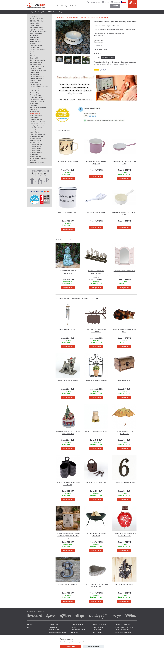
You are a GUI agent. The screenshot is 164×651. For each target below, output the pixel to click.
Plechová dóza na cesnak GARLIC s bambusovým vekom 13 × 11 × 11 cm (68, 535)
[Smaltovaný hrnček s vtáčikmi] (68, 159)
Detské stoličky (34, 58)
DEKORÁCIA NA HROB (37, 21)
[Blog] (60, 12)
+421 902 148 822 (95, 2)
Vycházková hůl (35, 142)
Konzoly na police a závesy (38, 107)
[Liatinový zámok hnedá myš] (96, 480)
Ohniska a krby (34, 93)
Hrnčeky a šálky (35, 74)
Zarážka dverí (34, 155)
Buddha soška (34, 37)
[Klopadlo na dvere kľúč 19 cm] (124, 582)
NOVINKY (51, 12)
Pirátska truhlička (124, 380)
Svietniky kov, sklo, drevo (37, 122)
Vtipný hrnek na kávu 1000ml (68, 212)
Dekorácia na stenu (36, 52)
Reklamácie (53, 627)
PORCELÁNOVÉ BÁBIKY (38, 99)
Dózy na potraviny (35, 68)
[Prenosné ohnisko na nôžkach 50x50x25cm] (96, 531)
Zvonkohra (33, 161)
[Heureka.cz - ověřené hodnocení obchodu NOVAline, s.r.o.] (34, 204)
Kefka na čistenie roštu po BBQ (96, 431)
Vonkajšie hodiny (35, 17)
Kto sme (52, 635)
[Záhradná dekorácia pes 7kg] (68, 378)
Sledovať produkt (108, 57)
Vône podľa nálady (35, 140)
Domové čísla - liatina (36, 27)
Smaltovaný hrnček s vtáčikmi (68, 161)
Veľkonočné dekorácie (36, 136)
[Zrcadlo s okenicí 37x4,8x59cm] (124, 268)
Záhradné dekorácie (36, 144)
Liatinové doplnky (35, 85)
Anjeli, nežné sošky (36, 33)
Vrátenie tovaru (54, 629)
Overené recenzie (77, 624)
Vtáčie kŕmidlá (34, 23)
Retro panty (33, 109)
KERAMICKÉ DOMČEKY (37, 78)
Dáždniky (33, 56)
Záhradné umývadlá (36, 152)
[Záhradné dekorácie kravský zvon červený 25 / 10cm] (124, 531)
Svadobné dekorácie (36, 120)
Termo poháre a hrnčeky (37, 124)
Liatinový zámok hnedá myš (96, 482)
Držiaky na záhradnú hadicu (38, 70)
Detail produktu (68, 178)
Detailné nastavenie (93, 646)
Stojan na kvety (34, 118)
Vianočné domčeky (36, 132)
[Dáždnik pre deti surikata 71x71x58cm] (124, 429)
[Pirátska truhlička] (124, 378)
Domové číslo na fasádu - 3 (67, 584)
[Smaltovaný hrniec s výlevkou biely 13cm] (124, 210)
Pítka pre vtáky (34, 25)
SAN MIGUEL (34, 105)
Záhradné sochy (35, 150)
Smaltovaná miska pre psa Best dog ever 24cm (93, 17)
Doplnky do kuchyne (36, 64)
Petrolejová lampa (35, 95)
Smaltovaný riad (35, 113)
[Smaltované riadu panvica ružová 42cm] (124, 159)
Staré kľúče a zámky (36, 115)
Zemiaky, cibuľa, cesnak (37, 66)
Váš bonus (117, 2)
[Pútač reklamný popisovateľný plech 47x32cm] (96, 327)
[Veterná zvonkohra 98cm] (68, 327)
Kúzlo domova (60, 17)
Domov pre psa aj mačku (37, 60)
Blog (28, 627)
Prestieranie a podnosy (37, 101)
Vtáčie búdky (34, 103)
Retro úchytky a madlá (36, 29)
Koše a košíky (34, 83)
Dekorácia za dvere (36, 54)
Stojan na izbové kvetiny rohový (96, 380)
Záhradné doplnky (35, 146)
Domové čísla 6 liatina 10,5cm (124, 482)
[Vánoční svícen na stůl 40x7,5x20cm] (96, 268)
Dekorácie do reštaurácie (37, 50)
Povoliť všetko (71, 646)
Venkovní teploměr (35, 138)
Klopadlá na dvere (35, 81)
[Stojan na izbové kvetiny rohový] (96, 378)
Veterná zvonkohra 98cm (67, 329)
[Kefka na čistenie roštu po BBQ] (96, 429)
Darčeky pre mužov (36, 46)
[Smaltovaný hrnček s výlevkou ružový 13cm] (96, 159)
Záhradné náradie (35, 148)
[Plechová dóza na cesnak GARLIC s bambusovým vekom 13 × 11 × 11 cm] (68, 531)
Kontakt (107, 2)
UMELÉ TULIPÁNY (36, 128)
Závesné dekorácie (36, 157)
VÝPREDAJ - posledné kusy (38, 31)
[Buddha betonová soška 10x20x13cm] (68, 268)
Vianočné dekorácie (36, 130)
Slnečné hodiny (34, 111)
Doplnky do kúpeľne (36, 62)
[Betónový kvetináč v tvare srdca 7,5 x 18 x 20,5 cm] (96, 582)
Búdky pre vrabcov (35, 41)
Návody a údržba (54, 624)
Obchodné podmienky (78, 629)
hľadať (115, 6)
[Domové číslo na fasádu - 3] (68, 582)
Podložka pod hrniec (36, 97)
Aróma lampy (34, 35)
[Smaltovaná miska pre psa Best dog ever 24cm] (73, 54)
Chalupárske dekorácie (37, 76)
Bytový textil (33, 44)
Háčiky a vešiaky (35, 72)
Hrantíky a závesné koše (37, 126)
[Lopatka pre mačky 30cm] (96, 210)
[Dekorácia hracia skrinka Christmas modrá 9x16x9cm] (68, 429)
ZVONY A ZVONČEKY (37, 163)
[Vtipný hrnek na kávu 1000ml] (68, 210)
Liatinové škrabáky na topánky (39, 87)
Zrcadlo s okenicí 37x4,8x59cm (124, 270)
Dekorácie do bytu (35, 48)
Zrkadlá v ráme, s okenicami (38, 159)
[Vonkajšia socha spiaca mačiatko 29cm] (124, 327)
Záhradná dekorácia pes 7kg (68, 380)
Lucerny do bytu (35, 89)
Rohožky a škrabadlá (36, 19)
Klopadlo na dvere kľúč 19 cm (124, 584)
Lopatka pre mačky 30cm (96, 212)
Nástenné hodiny (35, 91)
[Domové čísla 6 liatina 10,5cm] (124, 480)
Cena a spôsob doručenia (57, 632)
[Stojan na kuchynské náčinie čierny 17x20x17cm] (68, 480)
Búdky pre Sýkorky (35, 39)
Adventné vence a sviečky (38, 134)
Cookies (73, 635)
